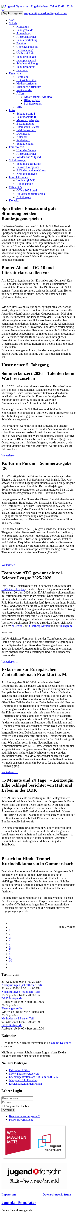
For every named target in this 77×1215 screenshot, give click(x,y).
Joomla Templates (18, 1202)
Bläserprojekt (32, 100)
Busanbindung (25, 123)
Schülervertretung (26, 40)
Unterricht (15, 73)
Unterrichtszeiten (26, 80)
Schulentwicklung (27, 63)
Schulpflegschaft (26, 60)
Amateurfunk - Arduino (38, 96)
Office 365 (15, 187)
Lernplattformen (18, 177)
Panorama (22, 70)
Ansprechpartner (26, 36)
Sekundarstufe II (26, 116)
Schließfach (23, 140)
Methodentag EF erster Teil (17, 1018)
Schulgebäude (24, 30)
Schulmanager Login (28, 163)
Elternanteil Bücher (27, 127)
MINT (20, 106)
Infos (12, 110)
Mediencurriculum (27, 83)
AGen (20, 93)
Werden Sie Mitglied (28, 157)
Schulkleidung (24, 143)
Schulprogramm (25, 66)
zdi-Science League (13, 589)
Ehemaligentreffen (12, 1008)
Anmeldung (23, 33)
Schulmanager (17, 160)
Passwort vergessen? (21, 1119)
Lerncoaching (24, 50)
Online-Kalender (61, 1042)
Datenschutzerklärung (57, 1194)
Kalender (21, 137)
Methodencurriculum (28, 86)
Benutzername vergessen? (24, 1116)
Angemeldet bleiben (17, 1106)
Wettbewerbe (24, 90)
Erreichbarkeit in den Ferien (25, 1083)
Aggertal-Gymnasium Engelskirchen (45, 13)
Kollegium (22, 26)
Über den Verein (26, 150)
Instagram (66, 625)
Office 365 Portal (26, 190)
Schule (13, 23)
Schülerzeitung (32, 103)
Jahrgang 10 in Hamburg (23, 1080)
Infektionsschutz (26, 130)
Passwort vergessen (27, 167)
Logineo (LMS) (25, 180)
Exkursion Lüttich (19, 1070)
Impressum (8, 1194)
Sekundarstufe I (25, 113)
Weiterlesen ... (9, 455)
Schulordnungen (26, 56)
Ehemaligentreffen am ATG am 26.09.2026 (34, 1077)
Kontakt (14, 200)
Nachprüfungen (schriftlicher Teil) (21, 985)
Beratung (21, 43)
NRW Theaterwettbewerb (24, 1073)
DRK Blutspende (11, 998)
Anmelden (8, 1109)
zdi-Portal (17, 625)
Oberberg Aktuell (39, 625)
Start (11, 20)
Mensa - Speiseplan (27, 120)
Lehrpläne (22, 76)
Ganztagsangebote (27, 46)
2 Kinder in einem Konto (31, 170)
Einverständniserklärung (30, 193)
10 (10, 960)
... (10, 943)
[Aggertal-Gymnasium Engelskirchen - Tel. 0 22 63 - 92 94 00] (38, 9)
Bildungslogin (24, 183)
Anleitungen (23, 197)
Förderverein (16, 147)
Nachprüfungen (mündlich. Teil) (20, 991)
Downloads (23, 133)
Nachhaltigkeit (25, 53)
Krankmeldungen (26, 173)
